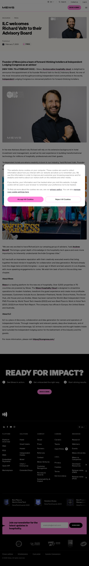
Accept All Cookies (25, 199)
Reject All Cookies (63, 199)
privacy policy (56, 189)
